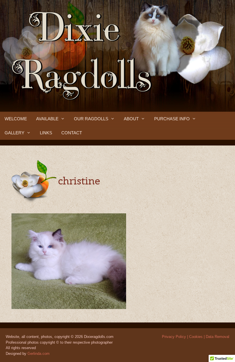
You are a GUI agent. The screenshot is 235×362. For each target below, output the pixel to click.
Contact (71, 132)
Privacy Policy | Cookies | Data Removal (195, 337)
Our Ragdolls (91, 118)
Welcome (16, 118)
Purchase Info (172, 118)
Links (46, 132)
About (131, 118)
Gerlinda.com (39, 353)
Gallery (14, 132)
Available (47, 118)
